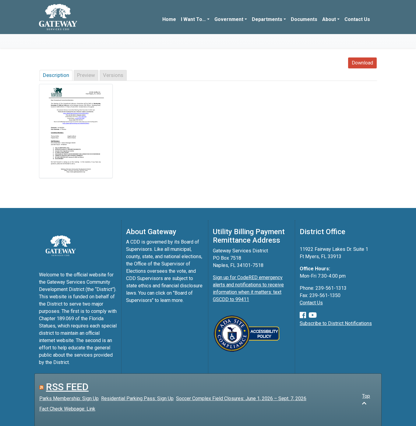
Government (228, 19)
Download (362, 63)
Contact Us (357, 19)
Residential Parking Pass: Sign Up (137, 398)
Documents (304, 19)
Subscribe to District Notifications (336, 323)
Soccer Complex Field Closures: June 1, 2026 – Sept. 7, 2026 (241, 398)
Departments (267, 19)
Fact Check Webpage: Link (67, 409)
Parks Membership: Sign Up (69, 398)
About (329, 19)
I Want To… (193, 19)
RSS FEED (67, 387)
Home (169, 19)
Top (366, 396)
